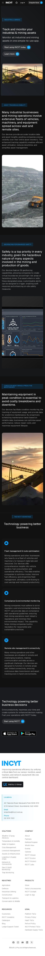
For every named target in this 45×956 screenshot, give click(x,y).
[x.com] (31, 942)
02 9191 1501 (9, 818)
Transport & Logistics (10, 898)
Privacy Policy (30, 917)
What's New (29, 845)
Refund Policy (30, 924)
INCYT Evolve (30, 858)
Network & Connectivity (7, 863)
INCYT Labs (29, 865)
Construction (7, 895)
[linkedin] (27, 942)
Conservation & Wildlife (11, 901)
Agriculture (6, 885)
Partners (28, 839)
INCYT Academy (8, 917)
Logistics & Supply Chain (9, 858)
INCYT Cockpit (30, 892)
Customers (6, 914)
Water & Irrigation (8, 844)
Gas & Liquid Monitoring (7, 868)
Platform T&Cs (30, 914)
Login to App (30, 895)
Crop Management (9, 847)
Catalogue (6, 920)
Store (27, 885)
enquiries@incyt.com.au (13, 812)
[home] (9, 3)
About (27, 836)
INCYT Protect (30, 861)
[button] (23, 2)
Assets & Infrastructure (11, 854)
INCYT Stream (30, 855)
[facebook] (13, 942)
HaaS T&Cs (29, 920)
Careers (28, 852)
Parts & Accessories (33, 889)
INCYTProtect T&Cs (32, 927)
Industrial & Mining (9, 892)
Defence (5, 889)
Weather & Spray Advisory (8, 837)
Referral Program (31, 842)
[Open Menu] (3, 2)
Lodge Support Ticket (10, 927)
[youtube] (22, 942)
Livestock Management (11, 851)
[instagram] (18, 942)
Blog (3, 924)
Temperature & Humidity (11, 841)
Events (27, 849)
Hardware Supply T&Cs (34, 930)
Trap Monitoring (8, 873)
